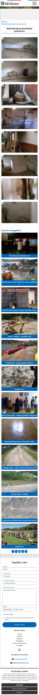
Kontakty (19, 646)
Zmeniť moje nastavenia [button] (19, 688)
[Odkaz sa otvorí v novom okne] (19, 650)
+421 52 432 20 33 (20, 659)
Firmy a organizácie (19, 643)
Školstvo (19, 639)
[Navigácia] (34, 3)
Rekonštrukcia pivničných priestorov (13, 24)
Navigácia (5, 3)
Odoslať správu (19, 625)
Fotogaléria (19, 641)
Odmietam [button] (19, 692)
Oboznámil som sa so (19, 618)
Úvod (5, 22)
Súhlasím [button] (19, 685)
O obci (19, 634)
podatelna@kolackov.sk (21, 663)
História (19, 636)
